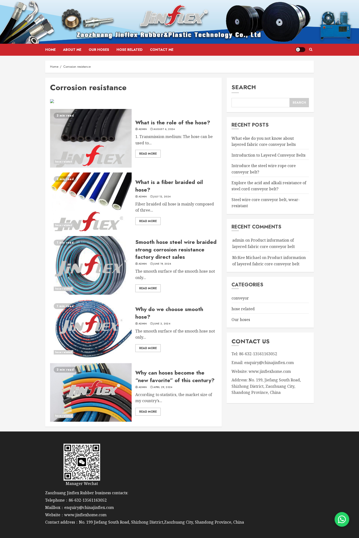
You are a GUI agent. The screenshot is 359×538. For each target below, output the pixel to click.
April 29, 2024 (162, 387)
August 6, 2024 (164, 129)
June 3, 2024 (161, 323)
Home (50, 49)
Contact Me (161, 49)
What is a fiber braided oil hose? (169, 186)
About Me (72, 49)
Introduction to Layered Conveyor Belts (269, 155)
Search (244, 87)
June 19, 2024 (162, 264)
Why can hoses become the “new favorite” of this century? (175, 376)
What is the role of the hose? (172, 122)
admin (142, 129)
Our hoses (99, 49)
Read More (148, 153)
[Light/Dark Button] (300, 49)
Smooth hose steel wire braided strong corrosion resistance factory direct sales (176, 249)
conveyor (240, 298)
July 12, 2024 (161, 196)
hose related (129, 49)
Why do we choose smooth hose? (169, 313)
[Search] (311, 49)
